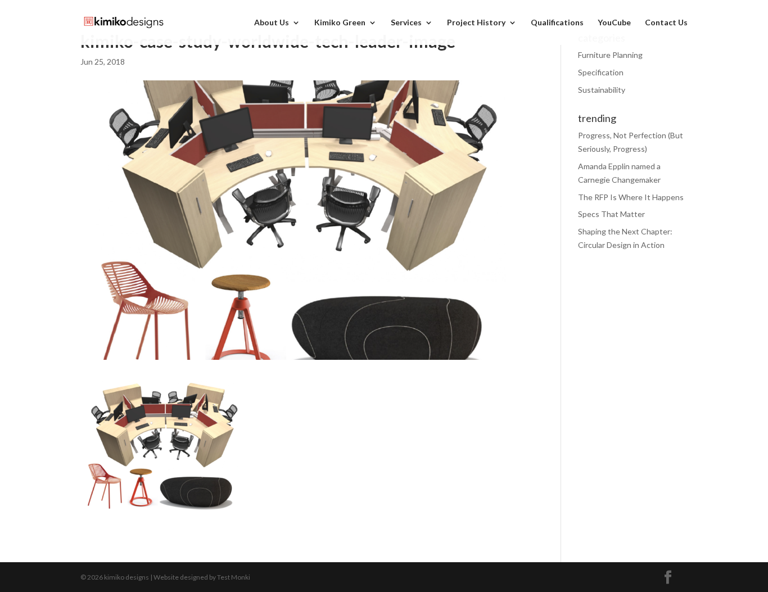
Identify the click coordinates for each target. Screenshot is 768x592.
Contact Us (666, 23)
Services (406, 23)
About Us (271, 23)
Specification (601, 72)
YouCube (614, 23)
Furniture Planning (610, 55)
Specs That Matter (611, 214)
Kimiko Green (339, 23)
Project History (476, 23)
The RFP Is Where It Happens (631, 197)
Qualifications (557, 23)
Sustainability (601, 89)
